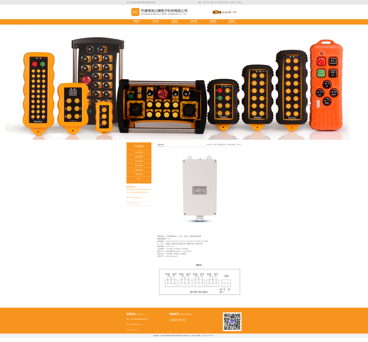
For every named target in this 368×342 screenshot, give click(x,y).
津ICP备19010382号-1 (208, 335)
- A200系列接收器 (230, 144)
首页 (214, 144)
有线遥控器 (139, 174)
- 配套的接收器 (220, 144)
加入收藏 (232, 2)
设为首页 (225, 2)
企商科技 (193, 335)
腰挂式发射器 (139, 156)
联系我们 (239, 2)
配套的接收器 (139, 170)
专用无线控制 (139, 165)
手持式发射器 (139, 152)
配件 (139, 179)
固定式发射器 (139, 161)
